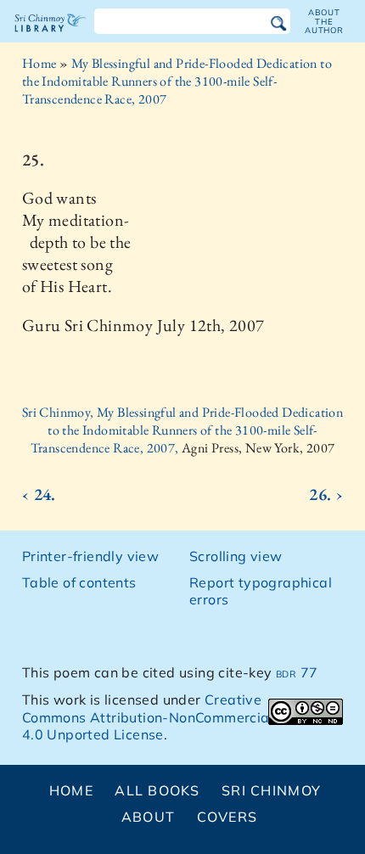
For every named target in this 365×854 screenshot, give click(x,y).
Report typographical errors (260, 591)
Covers (227, 816)
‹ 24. (39, 494)
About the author (324, 21)
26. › (326, 494)
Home (39, 63)
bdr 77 (296, 672)
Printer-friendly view (90, 556)
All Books (157, 790)
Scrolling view (236, 556)
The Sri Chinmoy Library (50, 37)
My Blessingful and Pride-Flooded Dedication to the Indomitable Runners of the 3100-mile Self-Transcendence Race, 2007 (177, 81)
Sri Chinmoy (271, 790)
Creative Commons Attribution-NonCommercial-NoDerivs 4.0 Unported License (181, 717)
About (148, 816)
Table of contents (79, 582)
